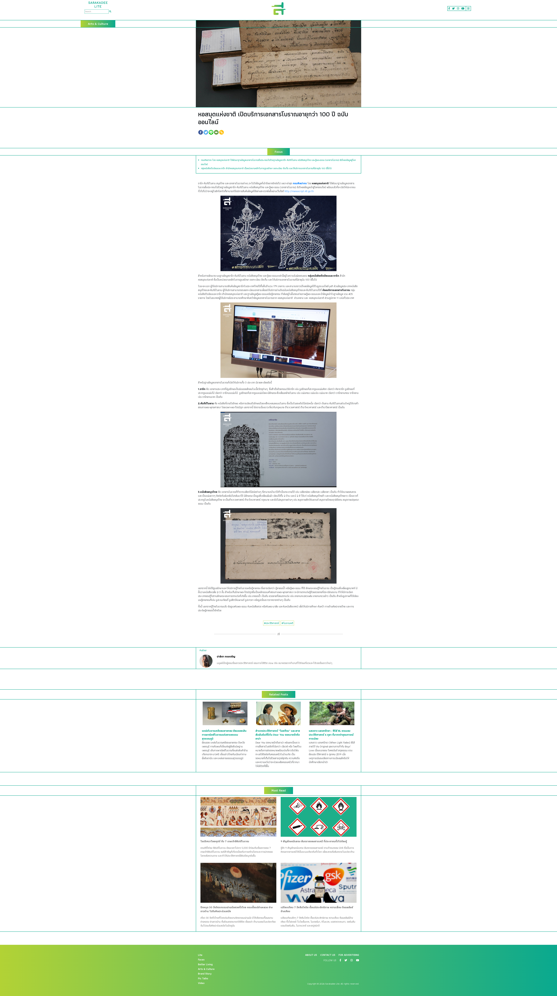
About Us (311, 955)
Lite (200, 955)
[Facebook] (200, 132)
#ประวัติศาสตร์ (271, 623)
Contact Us (327, 955)
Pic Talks (203, 978)
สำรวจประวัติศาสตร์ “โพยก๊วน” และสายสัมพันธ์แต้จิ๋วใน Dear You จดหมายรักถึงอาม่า (277, 735)
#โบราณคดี (287, 623)
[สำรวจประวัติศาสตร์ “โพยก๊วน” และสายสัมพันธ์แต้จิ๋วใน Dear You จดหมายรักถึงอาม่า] (278, 713)
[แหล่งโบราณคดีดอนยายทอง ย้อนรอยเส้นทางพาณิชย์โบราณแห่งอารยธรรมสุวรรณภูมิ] (225, 713)
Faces (201, 959)
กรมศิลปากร (300, 183)
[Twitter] (206, 132)
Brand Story (205, 973)
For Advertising (349, 955)
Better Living (205, 964)
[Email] (216, 132)
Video (201, 983)
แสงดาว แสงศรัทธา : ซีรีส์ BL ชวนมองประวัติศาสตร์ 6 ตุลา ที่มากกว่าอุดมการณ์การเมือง (331, 735)
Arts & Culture (206, 969)
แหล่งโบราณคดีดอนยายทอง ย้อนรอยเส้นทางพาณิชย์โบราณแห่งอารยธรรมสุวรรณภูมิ (224, 735)
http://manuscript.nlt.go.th (299, 191)
